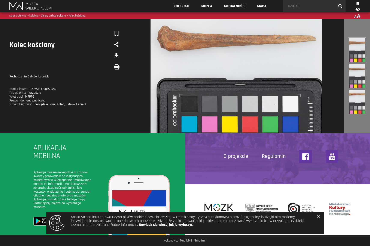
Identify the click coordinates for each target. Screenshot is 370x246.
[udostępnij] (116, 44)
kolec (60, 104)
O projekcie (236, 156)
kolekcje (33, 15)
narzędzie (41, 104)
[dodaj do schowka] (116, 33)
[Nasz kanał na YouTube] (332, 156)
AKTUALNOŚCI (235, 6)
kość (52, 104)
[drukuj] (116, 66)
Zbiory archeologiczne (53, 15)
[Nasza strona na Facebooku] (305, 156)
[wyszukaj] (340, 6)
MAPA (261, 6)
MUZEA (206, 6)
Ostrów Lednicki (76, 104)
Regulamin (274, 156)
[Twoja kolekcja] (357, 3)
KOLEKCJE (182, 6)
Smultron (200, 240)
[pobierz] (116, 55)
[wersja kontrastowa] (357, 9)
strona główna (18, 15)
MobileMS (186, 240)
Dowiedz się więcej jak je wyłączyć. (166, 224)
